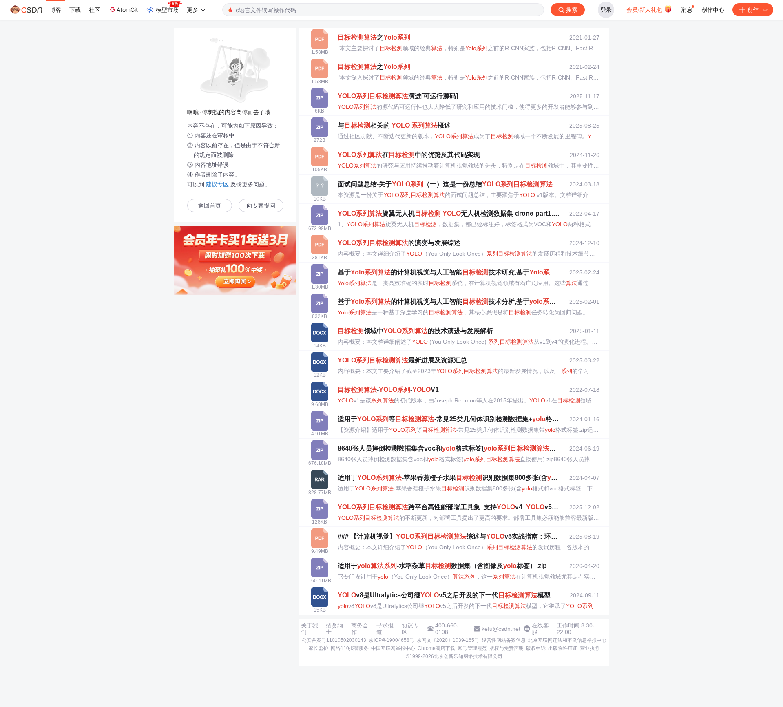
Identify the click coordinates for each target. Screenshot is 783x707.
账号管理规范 (472, 648)
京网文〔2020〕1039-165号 (448, 640)
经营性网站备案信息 (504, 640)
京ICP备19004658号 (391, 640)
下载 (75, 9)
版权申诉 (536, 648)
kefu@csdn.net (501, 628)
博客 (55, 9)
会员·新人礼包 (645, 9)
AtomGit (127, 9)
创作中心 (712, 9)
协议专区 (410, 628)
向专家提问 (261, 206)
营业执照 (589, 648)
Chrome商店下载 (436, 648)
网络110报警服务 (350, 648)
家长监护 (318, 648)
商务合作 (359, 628)
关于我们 (309, 628)
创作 (753, 9)
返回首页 (209, 206)
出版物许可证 (562, 648)
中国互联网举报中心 (393, 648)
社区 (94, 9)
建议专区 (217, 184)
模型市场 (167, 9)
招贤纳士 (334, 628)
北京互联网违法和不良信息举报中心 (567, 640)
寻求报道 (385, 628)
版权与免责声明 (506, 648)
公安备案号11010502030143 (334, 640)
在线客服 (540, 628)
